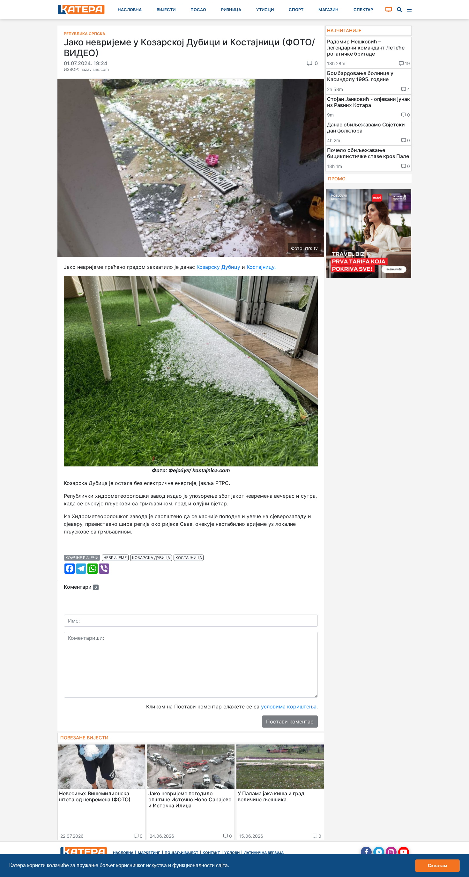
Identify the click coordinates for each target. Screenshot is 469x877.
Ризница (231, 9)
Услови (232, 853)
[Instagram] (391, 852)
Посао (198, 9)
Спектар (363, 9)
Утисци (265, 9)
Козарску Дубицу (218, 267)
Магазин (328, 9)
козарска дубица (151, 557)
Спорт (296, 9)
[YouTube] (403, 852)
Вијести (166, 9)
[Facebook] (366, 852)
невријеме (115, 557)
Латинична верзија (264, 853)
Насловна (130, 9)
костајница (188, 557)
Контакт (211, 853)
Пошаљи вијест (181, 853)
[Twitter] (378, 852)
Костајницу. (260, 267)
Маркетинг (149, 853)
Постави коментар (290, 721)
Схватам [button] (437, 865)
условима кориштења (288, 706)
